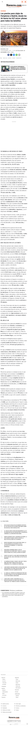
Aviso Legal (18, 703)
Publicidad (4, 708)
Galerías (17, 695)
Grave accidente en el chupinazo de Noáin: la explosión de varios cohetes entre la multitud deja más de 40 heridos (15, 538)
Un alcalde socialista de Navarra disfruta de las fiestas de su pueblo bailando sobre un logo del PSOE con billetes (15, 526)
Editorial (3, 690)
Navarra (3, 677)
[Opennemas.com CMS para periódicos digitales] (14, 722)
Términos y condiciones (16, 590)
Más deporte (18, 687)
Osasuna (3, 697)
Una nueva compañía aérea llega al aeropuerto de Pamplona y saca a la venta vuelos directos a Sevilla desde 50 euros (15, 551)
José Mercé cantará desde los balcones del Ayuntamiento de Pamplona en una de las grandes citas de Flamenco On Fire (15, 568)
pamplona (5, 58)
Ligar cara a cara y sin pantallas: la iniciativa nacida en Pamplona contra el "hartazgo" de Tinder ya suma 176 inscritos (15, 580)
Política (3, 679)
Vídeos (17, 697)
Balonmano (18, 684)
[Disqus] (14, 617)
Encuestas (4, 695)
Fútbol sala (18, 686)
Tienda (17, 710)
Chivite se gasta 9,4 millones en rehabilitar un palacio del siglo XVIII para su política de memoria (15, 557)
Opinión (3, 688)
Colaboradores (5, 691)
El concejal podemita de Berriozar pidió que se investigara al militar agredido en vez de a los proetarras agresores (15, 574)
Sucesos (4, 681)
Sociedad (4, 684)
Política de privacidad (6, 712)
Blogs (3, 693)
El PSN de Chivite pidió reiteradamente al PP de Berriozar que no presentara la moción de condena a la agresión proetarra (15, 532)
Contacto (4, 706)
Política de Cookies (6, 710)
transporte (18, 58)
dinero (13, 58)
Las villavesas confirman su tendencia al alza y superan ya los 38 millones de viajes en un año (17, 68)
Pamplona (4, 686)
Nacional (17, 689)
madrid (9, 58)
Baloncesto (18, 681)
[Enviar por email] (19, 54)
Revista (16, 691)
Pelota (17, 682)
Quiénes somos (5, 703)
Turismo (17, 708)
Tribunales (4, 682)
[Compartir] (8, 54)
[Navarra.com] (14, 5)
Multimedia (17, 693)
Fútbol (17, 679)
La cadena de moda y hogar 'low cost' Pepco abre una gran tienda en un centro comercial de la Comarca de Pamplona (15, 563)
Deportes (17, 677)
